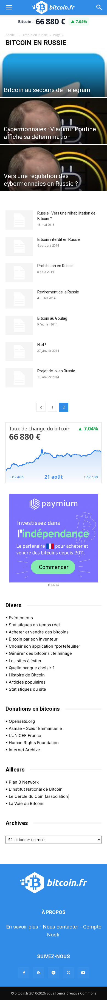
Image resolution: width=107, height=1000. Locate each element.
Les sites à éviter (25, 660)
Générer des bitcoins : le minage (40, 653)
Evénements (21, 617)
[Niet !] (19, 351)
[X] (68, 972)
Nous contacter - (62, 927)
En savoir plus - (23, 927)
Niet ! (41, 344)
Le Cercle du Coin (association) (39, 796)
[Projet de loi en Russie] (19, 377)
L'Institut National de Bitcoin (36, 789)
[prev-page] (41, 407)
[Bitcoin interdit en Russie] (19, 246)
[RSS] (38, 972)
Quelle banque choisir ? (32, 667)
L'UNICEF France (25, 735)
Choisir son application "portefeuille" (44, 646)
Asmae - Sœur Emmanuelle (35, 728)
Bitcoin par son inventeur (33, 639)
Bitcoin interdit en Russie (58, 239)
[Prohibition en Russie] (19, 272)
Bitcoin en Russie (35, 35)
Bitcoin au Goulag (52, 318)
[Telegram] (53, 972)
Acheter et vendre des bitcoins (39, 632)
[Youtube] (83, 972)
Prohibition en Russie (55, 266)
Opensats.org (22, 721)
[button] (9, 7)
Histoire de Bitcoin (27, 675)
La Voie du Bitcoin (26, 803)
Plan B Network (24, 782)
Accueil (10, 35)
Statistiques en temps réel (34, 624)
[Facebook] (23, 972)
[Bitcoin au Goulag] (19, 325)
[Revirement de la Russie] (19, 298)
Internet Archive (24, 749)
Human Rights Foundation (34, 742)
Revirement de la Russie (58, 292)
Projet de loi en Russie (56, 371)
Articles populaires (27, 682)
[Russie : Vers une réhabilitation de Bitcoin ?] (19, 220)
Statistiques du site (27, 689)
